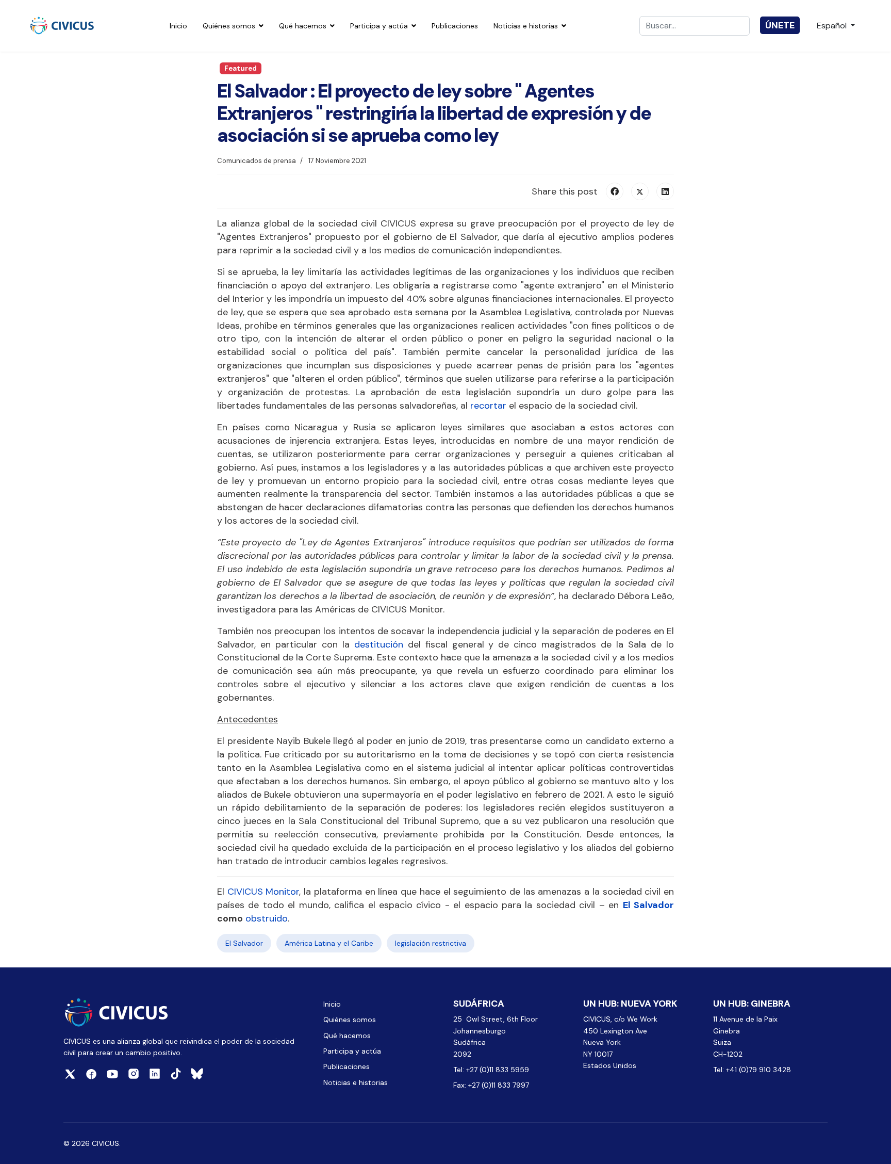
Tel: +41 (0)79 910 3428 (752, 1069)
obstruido (266, 918)
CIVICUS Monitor (263, 891)
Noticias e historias (525, 25)
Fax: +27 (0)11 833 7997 (491, 1085)
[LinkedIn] (665, 191)
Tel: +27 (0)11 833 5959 (492, 1069)
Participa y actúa (379, 25)
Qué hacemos (302, 25)
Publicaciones (455, 25)
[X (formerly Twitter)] (640, 191)
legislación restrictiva (430, 943)
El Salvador (648, 905)
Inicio (178, 25)
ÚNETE (780, 25)
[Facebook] (614, 191)
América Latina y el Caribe (329, 943)
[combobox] (694, 26)
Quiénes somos (229, 25)
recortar (488, 405)
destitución (378, 644)
